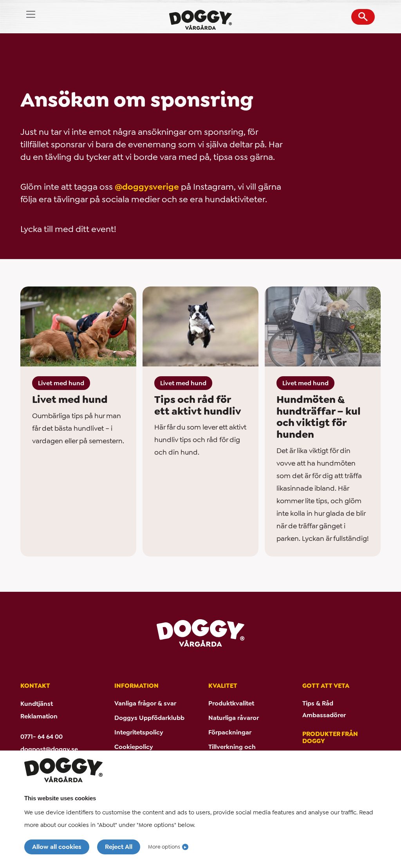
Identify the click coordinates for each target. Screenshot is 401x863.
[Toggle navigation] (30, 14)
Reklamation (39, 716)
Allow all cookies (56, 847)
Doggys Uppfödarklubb (149, 718)
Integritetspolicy (138, 732)
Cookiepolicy (133, 747)
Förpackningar (229, 732)
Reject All (118, 847)
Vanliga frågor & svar (145, 703)
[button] (363, 17)
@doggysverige (147, 186)
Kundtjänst (36, 704)
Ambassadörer (324, 715)
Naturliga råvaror (233, 718)
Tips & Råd (317, 703)
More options (164, 846)
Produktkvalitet (231, 703)
